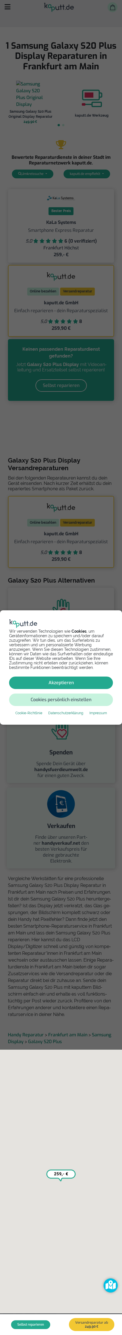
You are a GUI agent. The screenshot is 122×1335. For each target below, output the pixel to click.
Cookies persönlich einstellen (61, 700)
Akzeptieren (61, 683)
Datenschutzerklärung (65, 713)
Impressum (98, 713)
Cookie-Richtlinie (28, 713)
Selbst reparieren (30, 1324)
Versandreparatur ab (91, 1324)
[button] (111, 1285)
